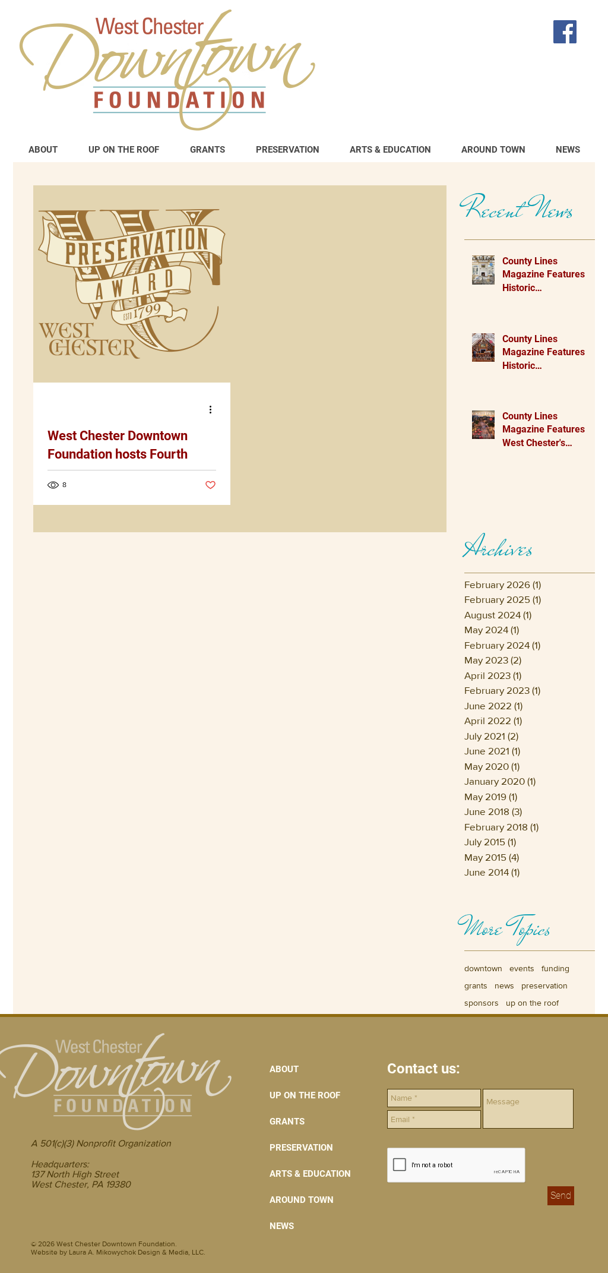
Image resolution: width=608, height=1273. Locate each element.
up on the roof (532, 1002)
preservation (544, 985)
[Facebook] (565, 31)
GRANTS (287, 1121)
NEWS (282, 1226)
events (521, 968)
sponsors (481, 1002)
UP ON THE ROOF (305, 1095)
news (504, 985)
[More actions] (214, 409)
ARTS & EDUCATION (310, 1173)
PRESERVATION (301, 1147)
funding (555, 968)
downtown (483, 968)
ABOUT (284, 1069)
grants (475, 985)
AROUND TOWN (302, 1200)
